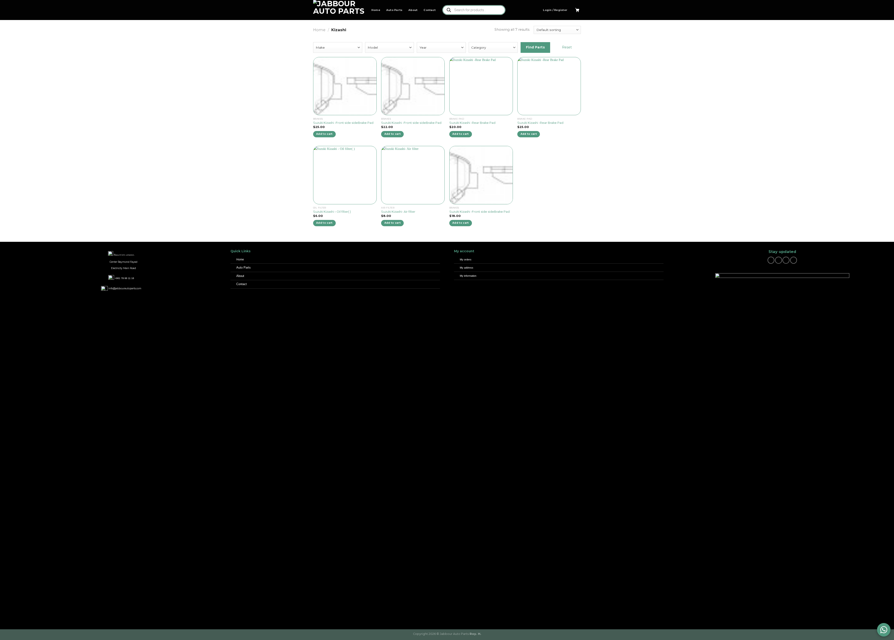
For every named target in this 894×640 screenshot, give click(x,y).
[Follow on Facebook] (771, 260)
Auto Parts (394, 10)
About (412, 10)
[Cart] (577, 10)
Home (375, 10)
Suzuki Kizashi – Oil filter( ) (332, 211)
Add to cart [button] (324, 133)
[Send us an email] (785, 260)
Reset (567, 47)
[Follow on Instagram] (778, 260)
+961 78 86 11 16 (124, 278)
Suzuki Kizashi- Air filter (398, 211)
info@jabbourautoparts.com (124, 288)
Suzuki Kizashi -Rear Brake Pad (472, 123)
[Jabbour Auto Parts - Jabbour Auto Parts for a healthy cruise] (338, 10)
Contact (429, 10)
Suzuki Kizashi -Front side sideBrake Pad (343, 123)
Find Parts (535, 47)
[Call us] (793, 260)
